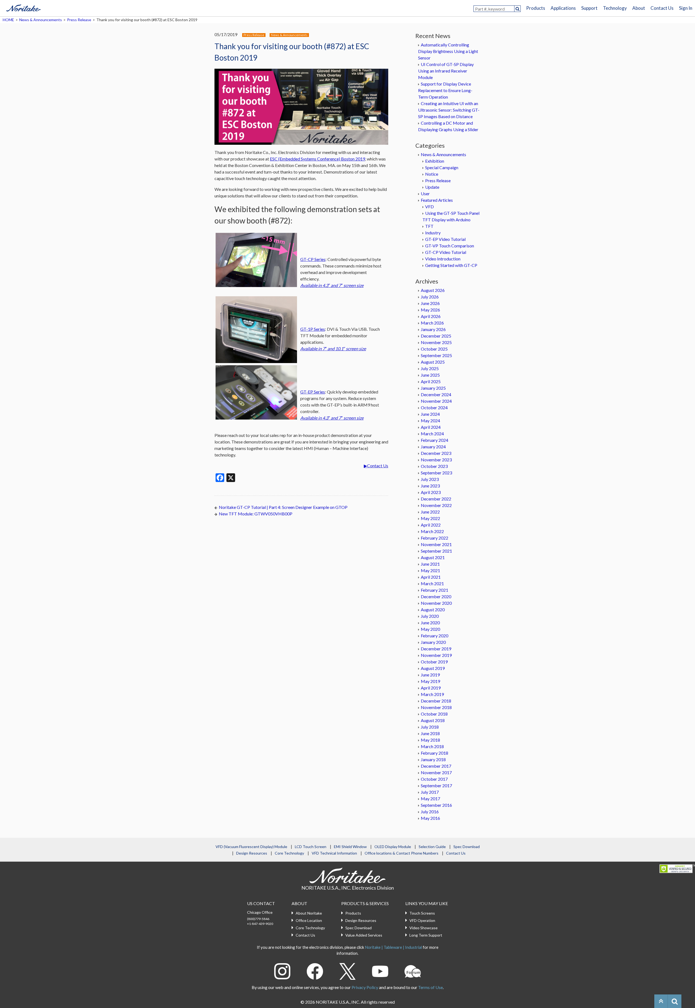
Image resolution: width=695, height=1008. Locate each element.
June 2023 (430, 485)
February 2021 (434, 590)
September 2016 (436, 805)
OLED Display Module (392, 846)
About (638, 8)
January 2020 (433, 642)
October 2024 (434, 407)
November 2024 (436, 401)
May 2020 (430, 629)
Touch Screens (422, 913)
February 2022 (434, 537)
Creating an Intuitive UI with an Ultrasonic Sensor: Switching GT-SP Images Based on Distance (448, 110)
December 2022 (436, 498)
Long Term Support (425, 935)
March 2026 (432, 322)
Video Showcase (423, 927)
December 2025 (436, 335)
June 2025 (430, 374)
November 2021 (436, 544)
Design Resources (251, 853)
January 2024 (433, 446)
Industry (433, 232)
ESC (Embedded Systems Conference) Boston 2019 (317, 158)
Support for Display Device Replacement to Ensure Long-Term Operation (445, 90)
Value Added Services (363, 935)
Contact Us (662, 8)
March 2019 (432, 694)
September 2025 (436, 355)
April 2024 (431, 427)
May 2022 (430, 518)
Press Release (79, 19)
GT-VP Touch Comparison (449, 245)
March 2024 (432, 433)
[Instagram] (282, 970)
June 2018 (430, 733)
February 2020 (434, 635)
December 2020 (436, 596)
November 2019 (436, 655)
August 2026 (433, 290)
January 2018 (433, 759)
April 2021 (431, 576)
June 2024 (430, 414)
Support (589, 8)
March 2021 (432, 583)
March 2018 (432, 746)
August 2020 (433, 609)
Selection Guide (432, 846)
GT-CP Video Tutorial (445, 252)
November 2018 (436, 707)
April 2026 (431, 316)
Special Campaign (441, 167)
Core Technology (289, 853)
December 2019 (436, 648)
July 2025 (430, 368)
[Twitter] (347, 970)
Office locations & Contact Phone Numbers (401, 853)
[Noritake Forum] (413, 970)
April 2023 (431, 492)
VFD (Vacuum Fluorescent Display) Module (251, 846)
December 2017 (436, 765)
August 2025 (433, 361)
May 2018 (430, 739)
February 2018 (434, 752)
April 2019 (431, 687)
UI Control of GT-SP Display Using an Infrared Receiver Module (446, 71)
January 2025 (433, 387)
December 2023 (436, 453)
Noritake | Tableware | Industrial (393, 947)
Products (535, 8)
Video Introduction (442, 258)
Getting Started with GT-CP (451, 265)
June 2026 (430, 303)
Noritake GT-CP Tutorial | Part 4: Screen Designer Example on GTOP (283, 507)
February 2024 (434, 440)
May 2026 (430, 309)
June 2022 (430, 511)
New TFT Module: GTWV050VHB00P (255, 513)
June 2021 (430, 563)
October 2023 (434, 466)
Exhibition (434, 160)
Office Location (309, 920)
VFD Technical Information (334, 853)
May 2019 (430, 681)
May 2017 (430, 798)
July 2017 (430, 792)
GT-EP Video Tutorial (445, 239)
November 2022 (436, 505)
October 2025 (434, 348)
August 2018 (433, 720)
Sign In (685, 8)
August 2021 (433, 557)
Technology (615, 8)
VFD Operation (422, 920)
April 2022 (431, 524)
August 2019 (433, 668)
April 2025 (431, 381)
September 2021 (436, 550)
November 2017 (436, 772)
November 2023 (436, 459)
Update (432, 187)
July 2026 (430, 296)
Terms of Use (430, 987)
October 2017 (434, 779)
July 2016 (430, 811)
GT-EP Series (312, 391)
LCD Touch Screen (310, 846)
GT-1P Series (312, 329)
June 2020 (430, 622)
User (425, 193)
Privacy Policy (365, 987)
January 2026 (433, 329)
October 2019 (434, 661)
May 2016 (430, 818)
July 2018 (430, 726)
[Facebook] (315, 970)
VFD (429, 206)
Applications (563, 8)
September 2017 (436, 785)
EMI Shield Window (350, 846)
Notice (431, 174)
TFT (429, 226)
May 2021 (430, 570)
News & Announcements (40, 19)
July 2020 (430, 616)
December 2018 (436, 700)
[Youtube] (380, 970)
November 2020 (436, 603)
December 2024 (436, 394)
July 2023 (430, 479)
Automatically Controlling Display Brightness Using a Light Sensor (448, 51)
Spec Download (466, 846)
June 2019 (430, 674)
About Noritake (309, 913)
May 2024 (430, 420)
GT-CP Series (313, 259)
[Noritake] (23, 7)
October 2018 (434, 713)
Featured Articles (437, 200)
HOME (8, 19)
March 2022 (432, 531)
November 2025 (436, 342)
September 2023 (436, 472)
